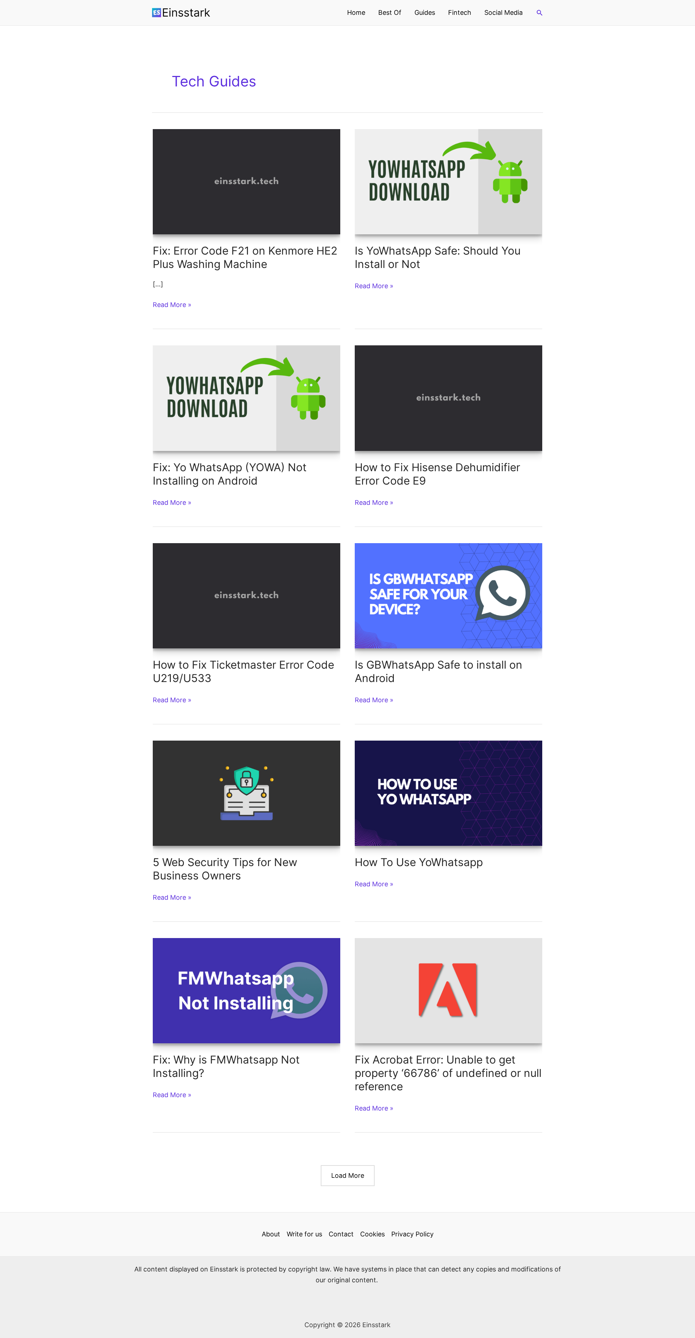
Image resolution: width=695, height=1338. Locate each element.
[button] (539, 12)
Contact (341, 1234)
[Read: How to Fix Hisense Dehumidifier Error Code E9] (448, 397)
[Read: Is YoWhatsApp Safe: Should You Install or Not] (448, 181)
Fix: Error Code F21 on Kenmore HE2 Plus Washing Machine (245, 257)
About (271, 1234)
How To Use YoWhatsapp (419, 862)
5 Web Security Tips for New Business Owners (225, 869)
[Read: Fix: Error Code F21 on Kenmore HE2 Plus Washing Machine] (246, 181)
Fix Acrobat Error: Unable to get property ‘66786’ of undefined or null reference (448, 1073)
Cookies (372, 1234)
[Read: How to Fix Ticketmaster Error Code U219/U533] (246, 595)
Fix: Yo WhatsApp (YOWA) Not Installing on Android (230, 474)
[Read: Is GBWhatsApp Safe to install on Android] (448, 595)
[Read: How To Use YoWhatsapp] (448, 792)
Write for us (304, 1234)
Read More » (172, 306)
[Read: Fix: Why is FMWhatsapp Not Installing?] (246, 990)
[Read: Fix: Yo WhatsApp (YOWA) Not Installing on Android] (246, 397)
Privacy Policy (412, 1234)
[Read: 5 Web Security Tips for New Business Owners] (246, 792)
